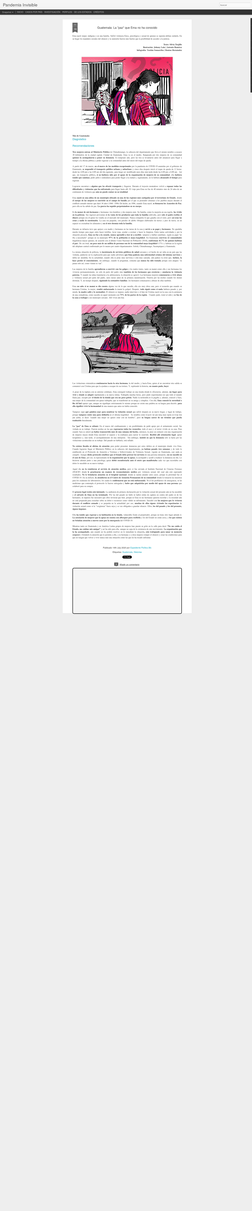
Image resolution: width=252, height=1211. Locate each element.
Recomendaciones (83, 145)
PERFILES (67, 11)
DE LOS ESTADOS (82, 11)
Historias (138, 552)
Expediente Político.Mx (140, 547)
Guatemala (127, 552)
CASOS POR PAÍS (33, 11)
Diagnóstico (79, 139)
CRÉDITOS (98, 11)
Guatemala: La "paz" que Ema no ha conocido (127, 27)
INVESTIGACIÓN (52, 11)
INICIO (20, 11)
